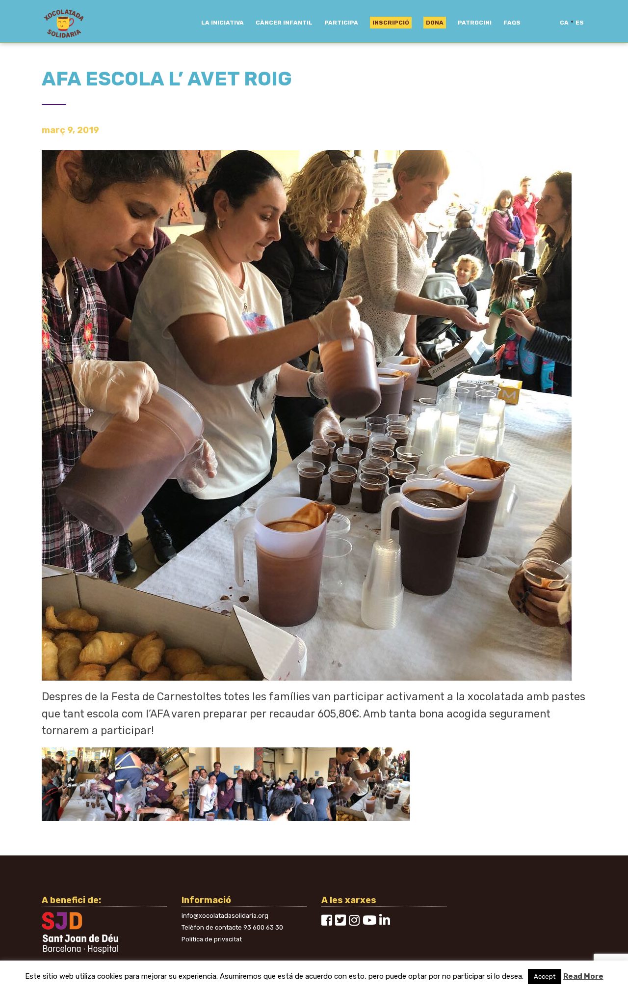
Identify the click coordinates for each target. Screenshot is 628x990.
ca (564, 22)
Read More (583, 976)
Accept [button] (544, 976)
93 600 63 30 (263, 927)
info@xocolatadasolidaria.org (225, 915)
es (580, 22)
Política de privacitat (212, 939)
